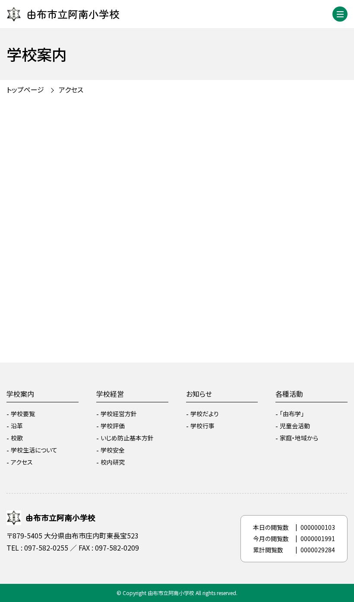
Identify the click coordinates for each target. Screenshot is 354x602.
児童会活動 (295, 425)
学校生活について (34, 450)
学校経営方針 (119, 413)
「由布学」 (292, 413)
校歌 (17, 437)
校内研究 (113, 462)
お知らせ (199, 394)
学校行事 (202, 425)
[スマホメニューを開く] (340, 14)
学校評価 (113, 425)
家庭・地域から (299, 437)
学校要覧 (23, 413)
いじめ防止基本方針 (127, 437)
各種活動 (289, 394)
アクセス (22, 462)
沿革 (17, 425)
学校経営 (110, 394)
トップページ (25, 89)
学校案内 (20, 394)
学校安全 (113, 450)
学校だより (204, 413)
